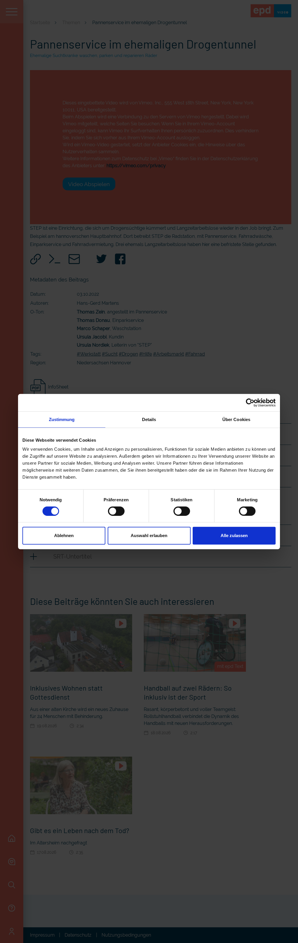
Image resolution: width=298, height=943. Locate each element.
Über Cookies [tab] (236, 419)
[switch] (116, 511)
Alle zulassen (234, 535)
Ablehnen (64, 535)
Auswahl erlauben (149, 535)
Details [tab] (149, 419)
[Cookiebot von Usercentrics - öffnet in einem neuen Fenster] (250, 402)
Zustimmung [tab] (62, 419)
